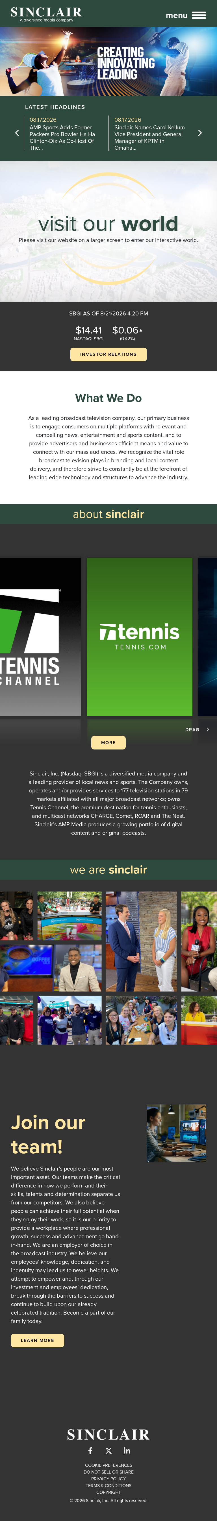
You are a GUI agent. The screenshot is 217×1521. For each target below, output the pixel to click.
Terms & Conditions (108, 1485)
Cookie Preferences (108, 1465)
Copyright (108, 1492)
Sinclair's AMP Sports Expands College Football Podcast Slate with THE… (146, 137)
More (108, 742)
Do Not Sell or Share (109, 1472)
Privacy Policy (108, 1479)
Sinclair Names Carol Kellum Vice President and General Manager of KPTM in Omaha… (65, 137)
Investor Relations (108, 354)
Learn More (37, 1340)
